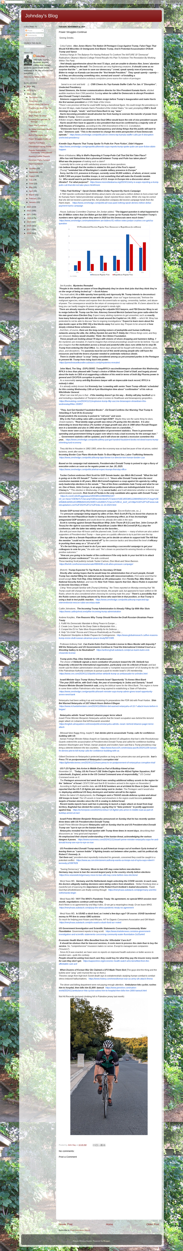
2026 (29, 86)
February (33, 198)
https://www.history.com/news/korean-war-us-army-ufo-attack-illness (121, 979)
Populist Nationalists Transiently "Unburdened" (40, 151)
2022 (29, 211)
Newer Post (65, 1224)
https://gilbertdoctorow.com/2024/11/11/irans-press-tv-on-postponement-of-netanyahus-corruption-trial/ (107, 762)
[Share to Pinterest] (104, 1145)
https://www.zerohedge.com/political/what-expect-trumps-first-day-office (92, 469)
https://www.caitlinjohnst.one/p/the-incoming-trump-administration (90, 611)
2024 (29, 94)
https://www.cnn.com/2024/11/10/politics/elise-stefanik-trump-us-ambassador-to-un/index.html (103, 674)
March (32, 195)
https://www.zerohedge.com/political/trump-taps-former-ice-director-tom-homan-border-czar (102, 457)
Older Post (152, 1224)
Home (109, 1224)
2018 (29, 226)
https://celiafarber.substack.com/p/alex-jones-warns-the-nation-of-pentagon (105, 78)
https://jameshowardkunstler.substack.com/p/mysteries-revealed (89, 362)
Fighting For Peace (37, 143)
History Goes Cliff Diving (39, 104)
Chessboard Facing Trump (40, 146)
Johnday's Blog (41, 15)
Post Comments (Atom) (80, 1230)
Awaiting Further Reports (39, 156)
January (32, 202)
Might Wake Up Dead (38, 116)
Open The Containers (38, 125)
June (31, 183)
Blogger (106, 1241)
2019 (29, 222)
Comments (32, 35)
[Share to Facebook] (101, 1145)
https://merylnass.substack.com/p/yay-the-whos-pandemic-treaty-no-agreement (96, 908)
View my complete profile (34, 77)
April (31, 191)
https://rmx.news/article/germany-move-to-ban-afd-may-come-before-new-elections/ (98, 875)
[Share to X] (99, 1145)
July (31, 180)
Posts (29, 31)
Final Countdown (36, 164)
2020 (29, 218)
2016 (29, 233)
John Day (40, 56)
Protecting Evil (35, 112)
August (32, 176)
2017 (29, 229)
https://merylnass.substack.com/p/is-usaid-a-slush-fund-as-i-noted (90, 922)
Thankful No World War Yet (40, 108)
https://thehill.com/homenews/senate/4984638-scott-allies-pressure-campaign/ (96, 564)
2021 (29, 214)
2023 (29, 207)
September (34, 172)
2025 (29, 90)
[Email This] (94, 1145)
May (31, 187)
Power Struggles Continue (40, 139)
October (32, 168)
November (33, 101)
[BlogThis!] (96, 1145)
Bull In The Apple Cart (38, 135)
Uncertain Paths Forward (39, 160)
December (33, 97)
